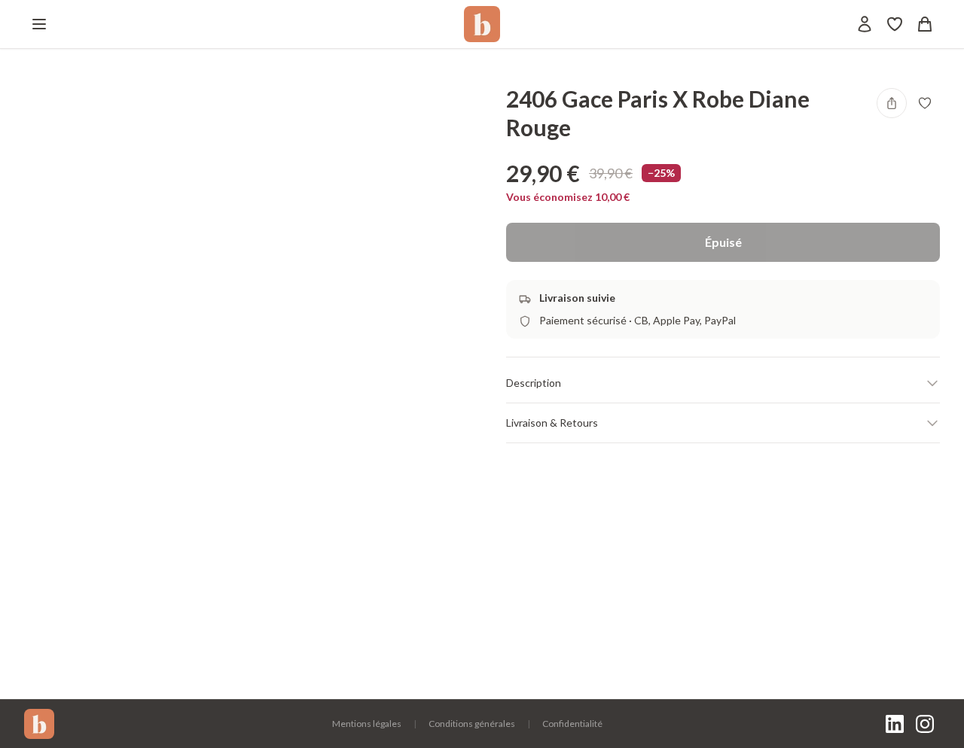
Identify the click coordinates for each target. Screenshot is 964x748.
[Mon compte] (865, 24)
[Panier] (925, 24)
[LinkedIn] (895, 724)
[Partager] (892, 103)
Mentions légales (366, 723)
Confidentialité (572, 723)
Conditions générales (472, 723)
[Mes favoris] (895, 24)
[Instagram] (925, 724)
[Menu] (39, 24)
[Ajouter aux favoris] (925, 103)
